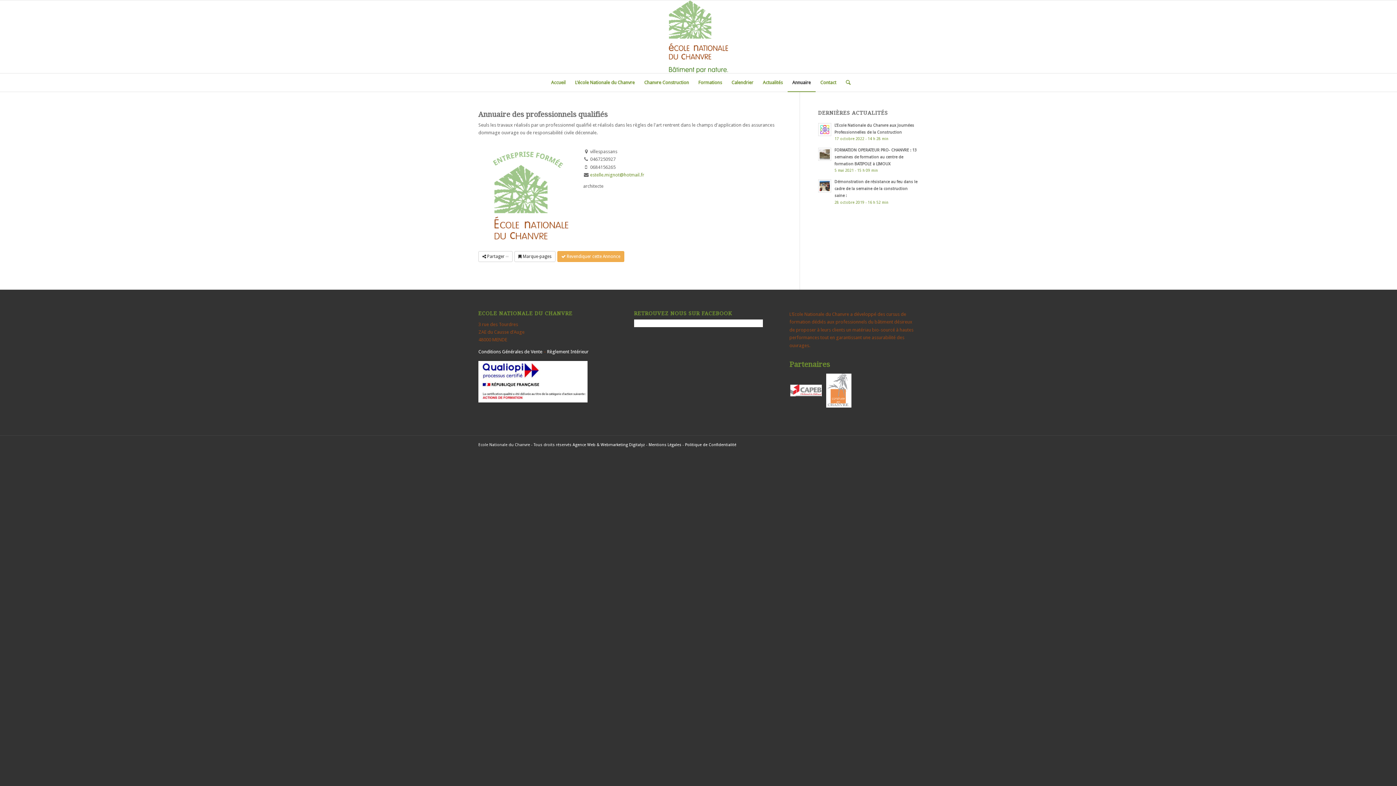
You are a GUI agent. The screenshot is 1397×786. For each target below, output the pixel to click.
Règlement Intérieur (568, 351)
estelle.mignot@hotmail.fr (617, 175)
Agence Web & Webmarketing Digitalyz (609, 444)
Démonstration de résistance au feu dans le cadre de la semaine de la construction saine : (876, 188)
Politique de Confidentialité (710, 444)
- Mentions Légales (663, 444)
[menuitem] (558, 83)
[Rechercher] (846, 83)
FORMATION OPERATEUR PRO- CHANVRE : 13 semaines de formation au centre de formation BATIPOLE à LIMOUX (876, 157)
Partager (496, 256)
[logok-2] (698, 36)
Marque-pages (537, 256)
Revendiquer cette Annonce (593, 256)
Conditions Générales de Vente (510, 351)
